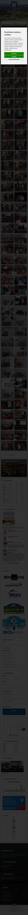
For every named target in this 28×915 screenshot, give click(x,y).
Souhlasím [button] (14, 53)
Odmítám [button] (14, 56)
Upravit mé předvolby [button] (14, 59)
